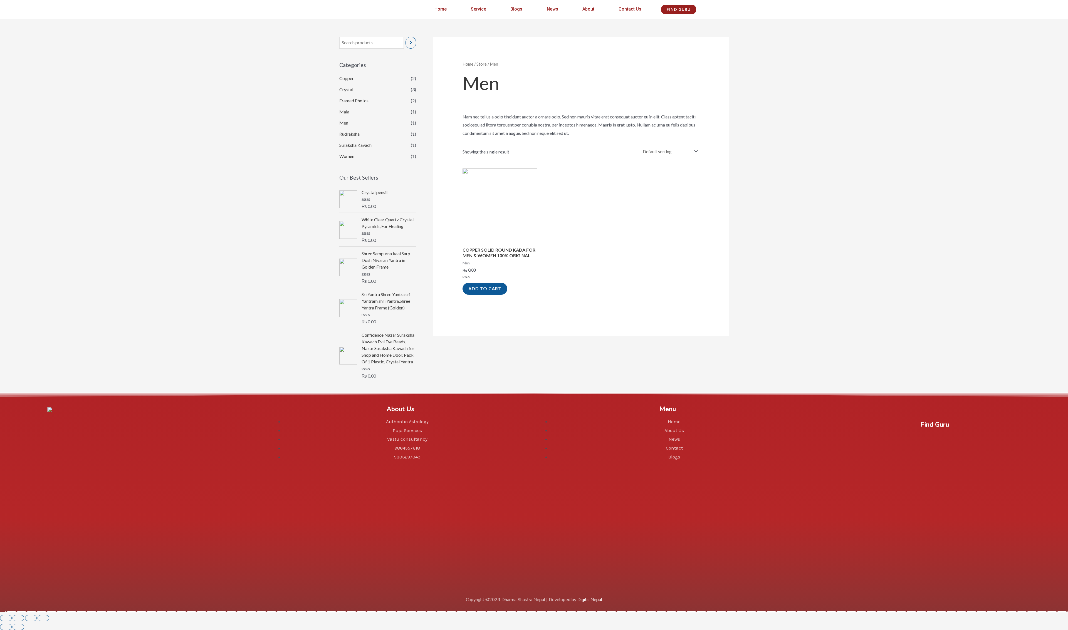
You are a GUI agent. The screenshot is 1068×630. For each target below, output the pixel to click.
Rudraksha (349, 134)
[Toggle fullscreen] (31, 618)
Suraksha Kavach (355, 145)
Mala (344, 111)
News (552, 9)
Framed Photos (354, 100)
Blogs (516, 9)
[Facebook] (908, 440)
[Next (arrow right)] (18, 627)
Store (481, 63)
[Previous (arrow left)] (6, 627)
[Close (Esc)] (6, 618)
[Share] (18, 618)
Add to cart (484, 288)
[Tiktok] (960, 440)
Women (346, 156)
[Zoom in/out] (43, 618)
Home (440, 9)
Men (343, 122)
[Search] (411, 43)
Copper (346, 78)
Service (478, 9)
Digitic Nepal (589, 600)
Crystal (346, 89)
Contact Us (630, 9)
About (588, 9)
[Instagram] (934, 440)
